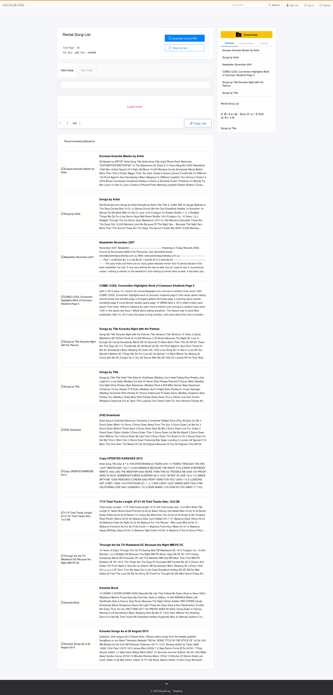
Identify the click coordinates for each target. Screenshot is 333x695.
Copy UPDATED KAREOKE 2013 (121, 458)
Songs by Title (108, 372)
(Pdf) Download (109, 415)
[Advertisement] (166, 19)
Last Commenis (246, 43)
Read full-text (179, 48)
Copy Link (199, 123)
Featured (229, 43)
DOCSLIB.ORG (13, 5)
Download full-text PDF (184, 38)
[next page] (79, 123)
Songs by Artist (109, 199)
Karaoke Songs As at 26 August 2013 (123, 631)
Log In (310, 5)
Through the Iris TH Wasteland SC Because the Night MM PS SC (141, 545)
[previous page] (60, 123)
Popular (264, 43)
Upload (326, 5)
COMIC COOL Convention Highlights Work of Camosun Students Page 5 (146, 285)
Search (275, 5)
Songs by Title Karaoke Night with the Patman (129, 329)
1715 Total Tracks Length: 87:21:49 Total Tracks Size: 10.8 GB (139, 501)
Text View (87, 70)
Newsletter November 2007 (117, 242)
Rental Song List (230, 103)
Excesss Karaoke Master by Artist (121, 156)
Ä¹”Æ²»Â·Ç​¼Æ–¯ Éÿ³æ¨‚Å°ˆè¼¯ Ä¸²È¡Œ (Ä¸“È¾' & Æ (242, 115)
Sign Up (293, 5)
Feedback (177, 691)
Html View (67, 70)
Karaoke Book (108, 588)
